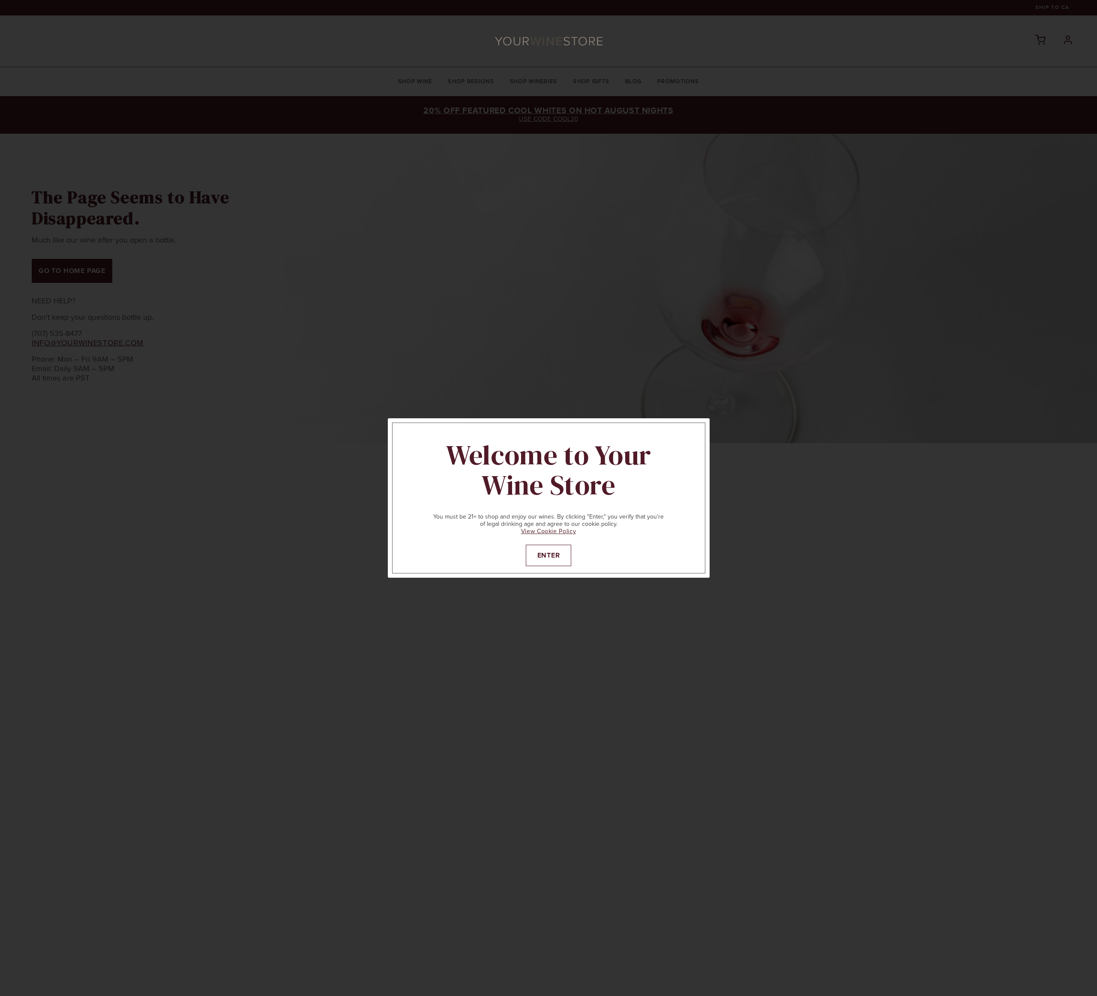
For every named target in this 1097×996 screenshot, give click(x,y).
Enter (548, 555)
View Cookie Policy (548, 531)
